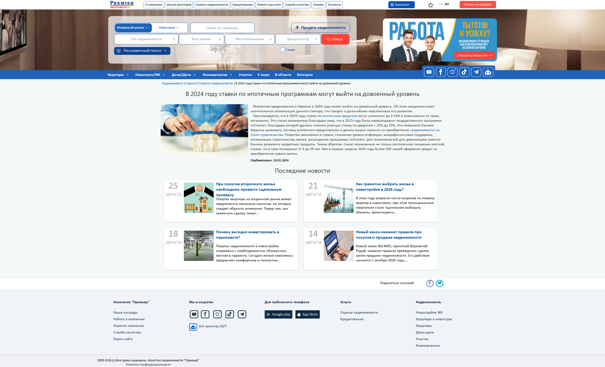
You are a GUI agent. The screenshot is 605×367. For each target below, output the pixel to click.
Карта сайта (123, 339)
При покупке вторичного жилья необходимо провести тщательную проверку (249, 189)
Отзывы (318, 5)
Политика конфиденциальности (148, 365)
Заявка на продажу (477, 4)
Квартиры (424, 326)
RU (447, 4)
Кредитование (243, 5)
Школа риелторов (179, 5)
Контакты (334, 5)
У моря (290, 50)
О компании (153, 5)
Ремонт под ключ (269, 5)
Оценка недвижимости (212, 5)
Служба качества (297, 5)
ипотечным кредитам (339, 116)
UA (441, 4)
